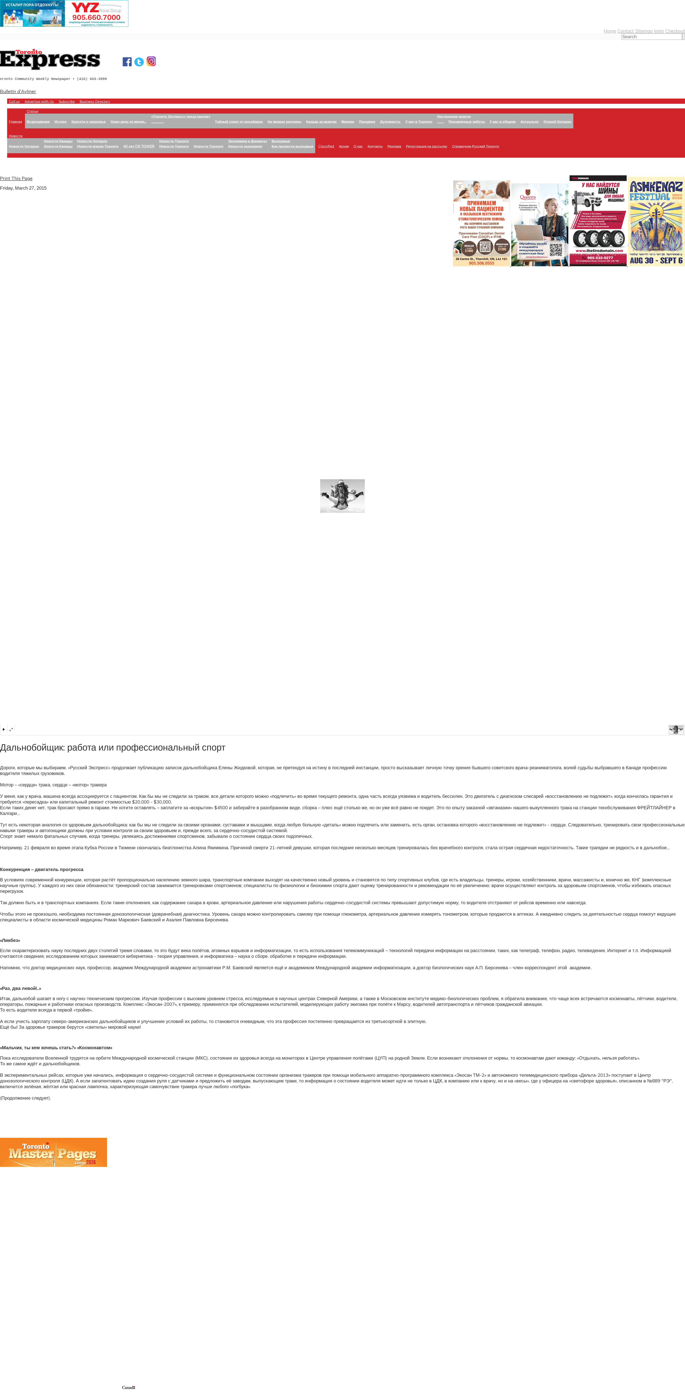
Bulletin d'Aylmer (18, 91)
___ (440, 121)
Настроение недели (454, 116)
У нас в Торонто (418, 121)
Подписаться (14, 1299)
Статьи (32, 111)
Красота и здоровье (89, 121)
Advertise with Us (39, 101)
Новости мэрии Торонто (98, 146)
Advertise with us (19, 1361)
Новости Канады (58, 141)
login (659, 31)
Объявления (13, 1316)
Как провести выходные (292, 146)
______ (157, 121)
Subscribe (67, 101)
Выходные (281, 141)
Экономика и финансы (247, 141)
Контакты (375, 146)
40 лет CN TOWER (138, 146)
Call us (14, 101)
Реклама (394, 146)
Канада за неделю (321, 121)
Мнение (347, 121)
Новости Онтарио (24, 146)
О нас (358, 146)
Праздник (367, 121)
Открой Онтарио (558, 121)
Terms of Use (5, 1394)
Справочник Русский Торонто (475, 146)
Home (610, 31)
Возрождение (38, 121)
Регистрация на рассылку (426, 146)
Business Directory (95, 101)
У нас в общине (503, 121)
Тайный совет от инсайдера (239, 121)
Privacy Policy (21, 1394)
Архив (344, 146)
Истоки (61, 121)
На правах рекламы (284, 121)
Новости (15, 136)
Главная (15, 121)
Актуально (530, 121)
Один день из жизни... (128, 121)
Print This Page (16, 178)
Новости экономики (245, 146)
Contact (625, 31)
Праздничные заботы (466, 121)
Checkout (675, 31)
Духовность (390, 121)
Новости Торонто (174, 141)
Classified (326, 146)
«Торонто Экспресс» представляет (180, 116)
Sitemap (644, 31)
